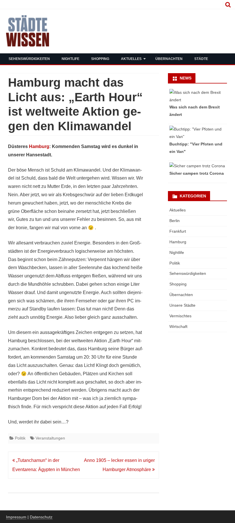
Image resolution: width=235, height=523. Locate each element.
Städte (201, 59)
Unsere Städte (182, 305)
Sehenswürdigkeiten (29, 59)
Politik (20, 438)
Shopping (100, 59)
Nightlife (70, 59)
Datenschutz (41, 517)
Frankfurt (177, 231)
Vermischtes (180, 316)
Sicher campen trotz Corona (196, 173)
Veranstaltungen (50, 438)
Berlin (174, 220)
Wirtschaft (178, 326)
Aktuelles (131, 59)
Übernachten (169, 59)
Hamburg (39, 146)
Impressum (16, 517)
